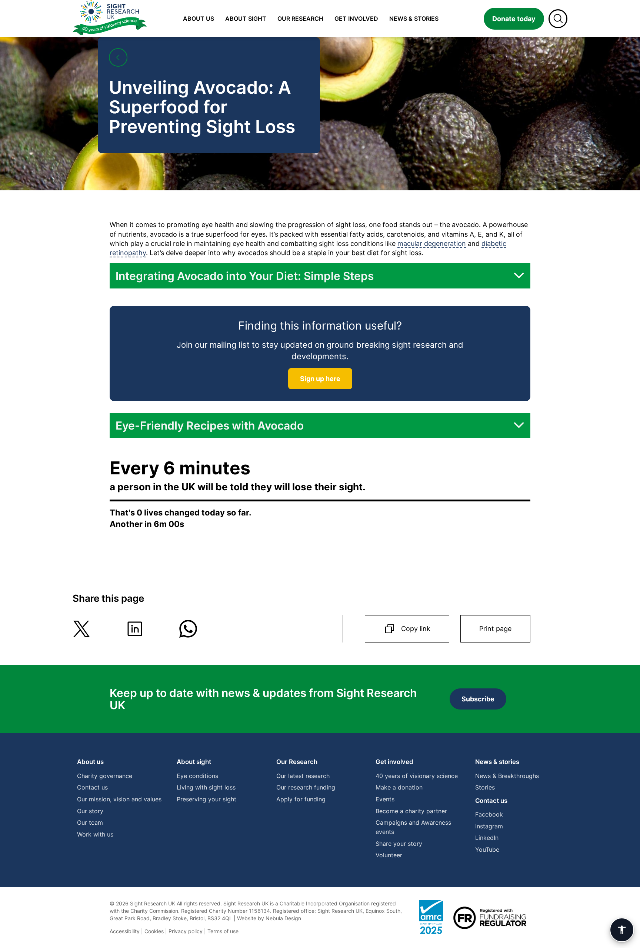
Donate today (514, 19)
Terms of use (223, 931)
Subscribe (477, 699)
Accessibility (125, 931)
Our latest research (303, 776)
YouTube (487, 849)
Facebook (489, 814)
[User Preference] (622, 930)
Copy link (415, 628)
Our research (300, 18)
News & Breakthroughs (507, 776)
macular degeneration (431, 243)
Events (385, 799)
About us (198, 18)
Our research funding (305, 787)
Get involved (356, 18)
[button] (320, 275)
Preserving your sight (206, 799)
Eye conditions (197, 776)
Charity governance (104, 776)
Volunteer (389, 855)
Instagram (489, 826)
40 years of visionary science (417, 776)
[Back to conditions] (118, 57)
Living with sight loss (206, 787)
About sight (245, 18)
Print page (495, 628)
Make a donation (399, 787)
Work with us (95, 834)
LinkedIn (487, 837)
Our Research (296, 761)
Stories (485, 787)
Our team (90, 822)
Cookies (154, 931)
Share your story (399, 843)
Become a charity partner (411, 811)
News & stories (414, 18)
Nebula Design (283, 918)
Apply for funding (301, 799)
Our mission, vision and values (119, 799)
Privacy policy (186, 931)
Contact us (92, 787)
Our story (90, 811)
